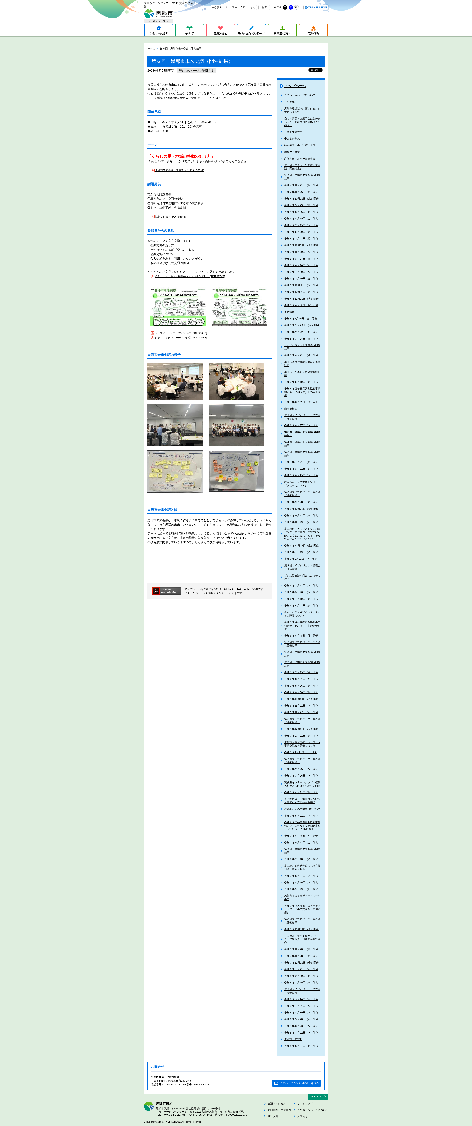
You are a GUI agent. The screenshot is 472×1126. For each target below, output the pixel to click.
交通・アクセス (277, 1103)
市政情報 (313, 33)
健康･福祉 (220, 33)
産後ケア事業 (292, 151)
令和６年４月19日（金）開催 (301, 598)
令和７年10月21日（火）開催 (301, 929)
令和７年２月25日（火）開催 (301, 768)
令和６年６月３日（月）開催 (301, 635)
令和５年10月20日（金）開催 (301, 508)
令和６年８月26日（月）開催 (301, 685)
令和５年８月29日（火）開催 (301, 475)
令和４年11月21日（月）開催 (301, 185)
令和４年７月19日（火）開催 (301, 225)
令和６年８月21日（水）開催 (301, 678)
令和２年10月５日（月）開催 (301, 291)
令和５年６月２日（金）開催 (301, 402)
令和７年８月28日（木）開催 (301, 882)
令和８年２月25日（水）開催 (301, 982)
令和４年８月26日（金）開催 (301, 211)
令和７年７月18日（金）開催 (301, 859)
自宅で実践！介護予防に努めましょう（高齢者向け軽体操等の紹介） (302, 122)
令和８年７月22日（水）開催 (301, 1032)
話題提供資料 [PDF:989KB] (171, 216)
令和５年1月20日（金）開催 (300, 318)
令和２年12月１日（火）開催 (301, 285)
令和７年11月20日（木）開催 (301, 949)
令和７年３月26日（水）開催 (301, 775)
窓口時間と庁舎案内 (279, 1109)
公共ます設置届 (293, 131)
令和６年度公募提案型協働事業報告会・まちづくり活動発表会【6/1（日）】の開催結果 (302, 825)
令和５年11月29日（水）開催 (301, 522)
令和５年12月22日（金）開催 (301, 545)
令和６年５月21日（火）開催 (301, 605)
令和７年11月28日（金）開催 (301, 955)
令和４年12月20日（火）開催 (301, 298)
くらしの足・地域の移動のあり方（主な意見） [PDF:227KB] (190, 276)
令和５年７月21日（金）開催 (301, 462)
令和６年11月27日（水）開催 (301, 712)
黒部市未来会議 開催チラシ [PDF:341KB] (180, 170)
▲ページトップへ (318, 1096)
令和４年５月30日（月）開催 (301, 231)
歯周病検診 (290, 408)
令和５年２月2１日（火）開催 (301, 325)
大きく (251, 7)
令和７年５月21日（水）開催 (301, 815)
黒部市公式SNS (293, 1039)
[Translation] (315, 7)
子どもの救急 (292, 138)
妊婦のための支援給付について (302, 809)
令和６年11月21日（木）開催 (301, 705)
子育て (189, 33)
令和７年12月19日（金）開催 (301, 962)
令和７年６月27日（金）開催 (301, 842)
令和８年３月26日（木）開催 (301, 999)
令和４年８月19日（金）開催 (301, 218)
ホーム (151, 48)
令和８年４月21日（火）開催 (301, 1005)
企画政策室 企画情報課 (165, 1076)
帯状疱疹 (289, 311)
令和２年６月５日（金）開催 (301, 305)
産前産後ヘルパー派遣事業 (299, 158)
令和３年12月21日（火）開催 (301, 245)
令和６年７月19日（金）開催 (301, 672)
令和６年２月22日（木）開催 (301, 585)
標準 (264, 7)
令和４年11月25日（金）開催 (301, 191)
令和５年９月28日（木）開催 (301, 502)
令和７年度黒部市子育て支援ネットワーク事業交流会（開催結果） (302, 909)
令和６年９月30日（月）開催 (301, 692)
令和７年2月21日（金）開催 (300, 752)
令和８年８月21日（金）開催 (301, 1045)
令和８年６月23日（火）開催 (301, 1025)
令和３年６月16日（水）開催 (301, 265)
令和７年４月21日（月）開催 (301, 792)
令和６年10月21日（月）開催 (301, 698)
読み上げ (222, 7)
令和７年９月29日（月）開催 (301, 889)
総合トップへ (160, 21)
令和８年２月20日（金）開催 (301, 975)
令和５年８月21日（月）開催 (301, 468)
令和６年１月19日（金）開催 (301, 552)
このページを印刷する (199, 70)
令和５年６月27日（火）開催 (301, 425)
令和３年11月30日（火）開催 (301, 251)
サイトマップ (305, 1103)
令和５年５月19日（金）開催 (301, 381)
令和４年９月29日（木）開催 (301, 205)
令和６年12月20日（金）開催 (301, 729)
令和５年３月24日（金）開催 (301, 338)
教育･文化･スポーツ (251, 33)
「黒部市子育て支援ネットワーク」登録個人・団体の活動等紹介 (302, 939)
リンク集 (289, 101)
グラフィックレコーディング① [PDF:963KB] (181, 333)
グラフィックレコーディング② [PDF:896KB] (181, 337)
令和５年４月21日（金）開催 (301, 355)
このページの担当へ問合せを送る (299, 1083)
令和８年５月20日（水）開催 (301, 1019)
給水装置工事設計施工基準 (299, 145)
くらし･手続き (158, 33)
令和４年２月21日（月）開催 (301, 238)
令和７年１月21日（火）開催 (301, 735)
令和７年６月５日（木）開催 (301, 835)
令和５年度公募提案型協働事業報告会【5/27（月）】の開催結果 (302, 625)
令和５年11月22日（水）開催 (301, 515)
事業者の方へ (282, 33)
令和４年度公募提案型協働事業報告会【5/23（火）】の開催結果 (302, 392)
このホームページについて (299, 95)
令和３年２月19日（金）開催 (301, 278)
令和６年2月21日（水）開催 (300, 558)
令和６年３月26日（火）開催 (301, 592)
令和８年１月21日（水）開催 (301, 969)
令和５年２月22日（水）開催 (301, 332)
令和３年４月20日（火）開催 (301, 271)
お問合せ (302, 1116)
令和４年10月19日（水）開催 (301, 198)
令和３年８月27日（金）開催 (301, 258)
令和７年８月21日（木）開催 (301, 875)
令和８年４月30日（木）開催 (301, 1012)
